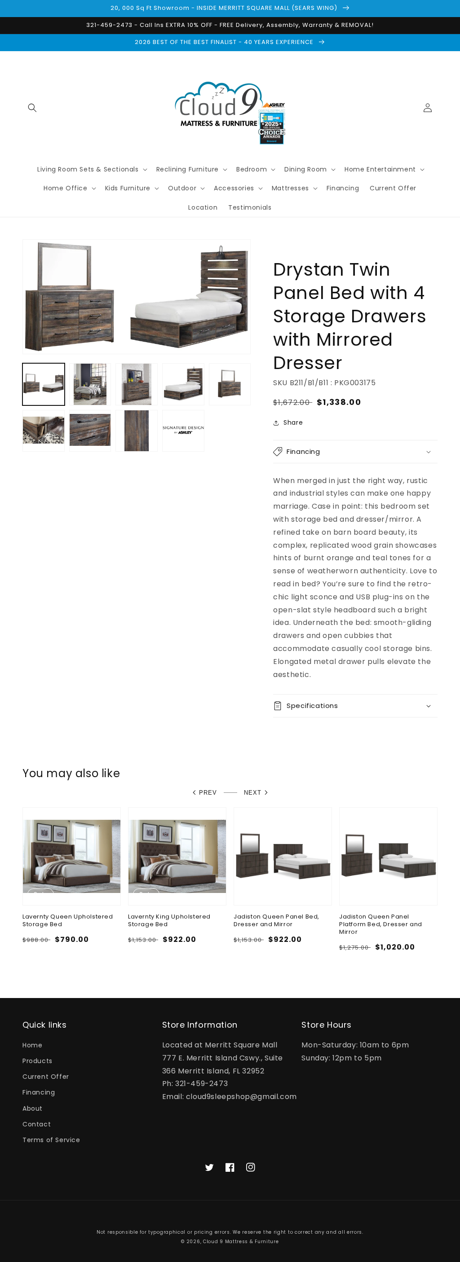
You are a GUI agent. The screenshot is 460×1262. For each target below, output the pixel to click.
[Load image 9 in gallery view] (183, 431)
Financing (38, 1092)
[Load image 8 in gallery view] (136, 431)
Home (32, 1045)
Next (252, 792)
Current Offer (45, 1076)
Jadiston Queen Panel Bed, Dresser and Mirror (276, 920)
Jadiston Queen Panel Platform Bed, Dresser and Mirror (380, 924)
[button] (32, 108)
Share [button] (293, 422)
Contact (36, 1124)
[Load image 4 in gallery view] (183, 384)
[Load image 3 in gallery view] (136, 384)
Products (37, 1060)
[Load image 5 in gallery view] (230, 384)
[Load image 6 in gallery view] (43, 431)
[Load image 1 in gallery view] (43, 384)
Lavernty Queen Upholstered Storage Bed (67, 920)
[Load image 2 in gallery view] (90, 384)
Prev (208, 792)
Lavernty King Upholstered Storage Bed (169, 920)
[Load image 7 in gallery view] (90, 431)
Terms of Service (51, 1139)
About (32, 1108)
